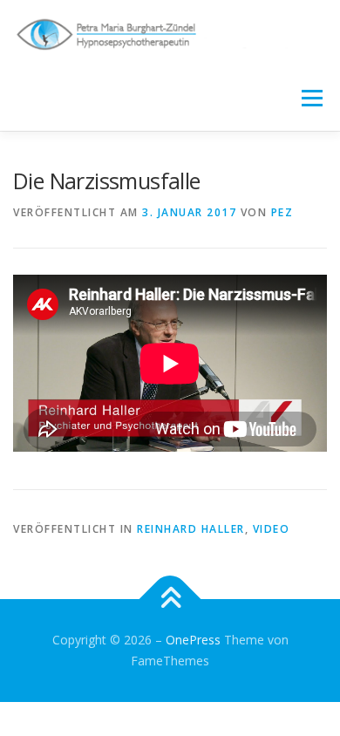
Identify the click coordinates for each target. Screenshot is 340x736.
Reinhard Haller (191, 528)
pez (282, 212)
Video (271, 528)
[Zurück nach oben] (170, 599)
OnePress (193, 639)
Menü (310, 98)
